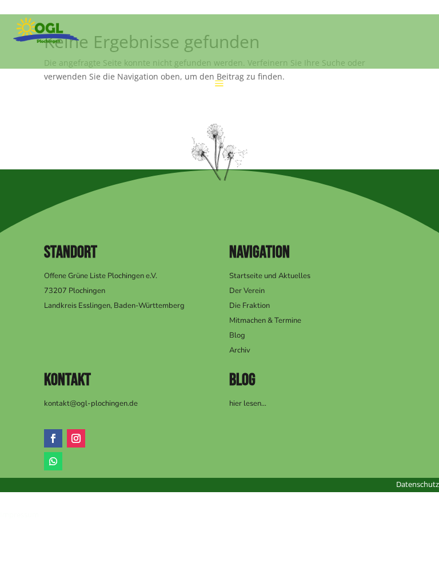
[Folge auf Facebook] (53, 438)
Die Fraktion (249, 305)
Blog (237, 335)
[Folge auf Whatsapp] (53, 461)
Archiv (239, 350)
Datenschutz (417, 484)
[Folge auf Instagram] (76, 438)
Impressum (19, 514)
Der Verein (247, 291)
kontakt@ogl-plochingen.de (91, 403)
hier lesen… (247, 403)
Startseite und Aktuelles (269, 276)
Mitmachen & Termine (265, 320)
